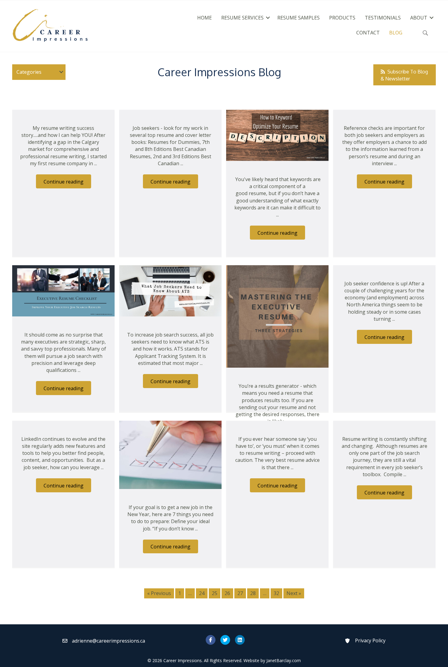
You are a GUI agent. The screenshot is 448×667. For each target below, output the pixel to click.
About (418, 17)
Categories (28, 72)
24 (201, 593)
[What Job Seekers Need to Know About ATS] (170, 290)
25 (214, 593)
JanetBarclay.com (283, 660)
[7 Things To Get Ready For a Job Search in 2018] (170, 454)
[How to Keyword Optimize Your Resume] (277, 134)
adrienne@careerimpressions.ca (108, 640)
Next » (293, 593)
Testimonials (383, 17)
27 (240, 593)
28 (253, 593)
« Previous (159, 593)
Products (342, 17)
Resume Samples (298, 17)
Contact (368, 32)
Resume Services (242, 17)
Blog (395, 32)
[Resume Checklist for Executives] (63, 290)
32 (276, 593)
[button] (268, 17)
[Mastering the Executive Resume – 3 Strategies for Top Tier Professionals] (277, 315)
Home (204, 17)
